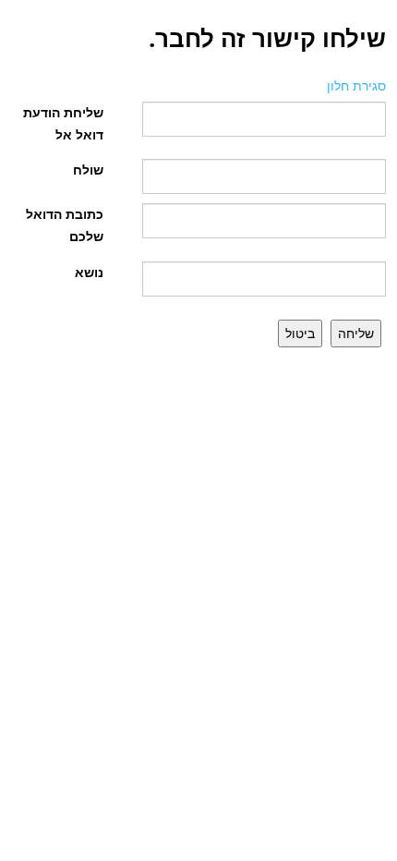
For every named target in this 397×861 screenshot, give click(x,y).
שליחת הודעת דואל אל (63, 123)
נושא (89, 272)
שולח (88, 169)
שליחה (356, 333)
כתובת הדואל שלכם (64, 225)
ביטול (300, 333)
